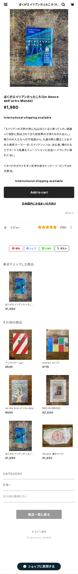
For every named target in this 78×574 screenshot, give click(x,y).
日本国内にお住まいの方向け (39, 203)
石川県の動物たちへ (15, 496)
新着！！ (7, 484)
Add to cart (39, 192)
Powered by (35, 537)
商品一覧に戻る (39, 514)
